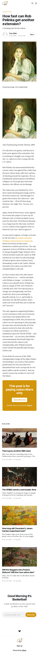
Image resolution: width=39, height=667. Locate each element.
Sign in (29, 405)
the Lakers (19, 238)
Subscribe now (19, 400)
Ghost (24, 650)
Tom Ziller (13, 33)
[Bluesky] (20, 631)
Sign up (19, 646)
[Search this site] (32, 3)
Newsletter (7, 12)
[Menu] (36, 3)
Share (32, 34)
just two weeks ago (24, 241)
